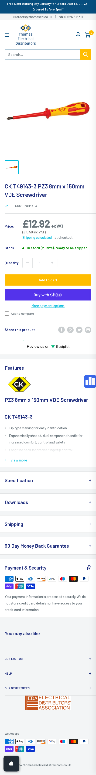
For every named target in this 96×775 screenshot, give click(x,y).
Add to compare (22, 313)
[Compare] (90, 381)
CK (6, 206)
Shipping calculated (37, 237)
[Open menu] (7, 35)
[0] (87, 35)
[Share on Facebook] (61, 329)
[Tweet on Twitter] (79, 329)
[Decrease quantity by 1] (27, 263)
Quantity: (12, 263)
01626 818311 (73, 17)
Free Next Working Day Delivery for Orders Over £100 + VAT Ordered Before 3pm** (48, 6)
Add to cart (48, 280)
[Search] (85, 54)
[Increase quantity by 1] (52, 263)
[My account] (78, 34)
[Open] (11, 764)
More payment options (48, 306)
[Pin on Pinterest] (70, 329)
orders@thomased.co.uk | (38, 17)
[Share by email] (88, 329)
